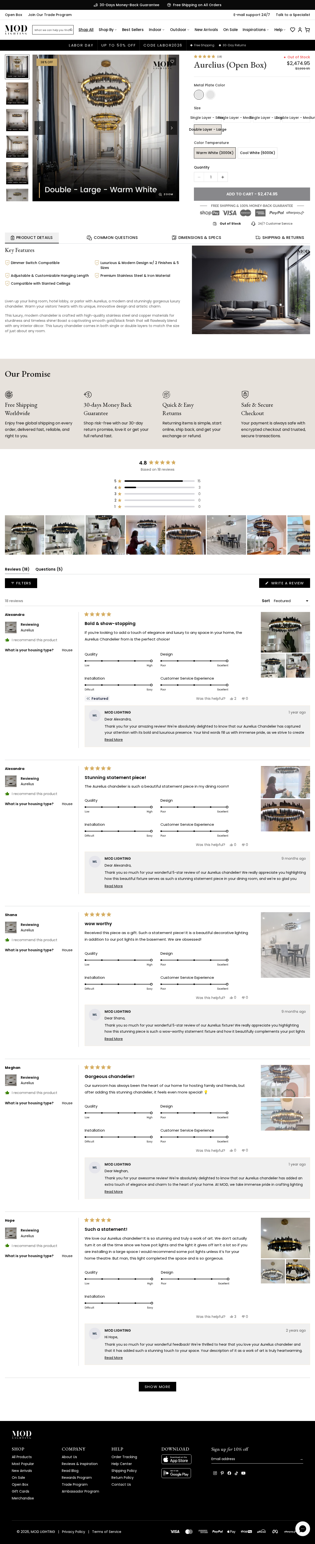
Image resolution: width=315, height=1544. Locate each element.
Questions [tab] (49, 570)
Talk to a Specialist (293, 14)
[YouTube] (243, 1473)
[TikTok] (236, 1473)
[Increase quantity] (223, 177)
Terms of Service (106, 1531)
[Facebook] (229, 1473)
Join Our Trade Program (50, 14)
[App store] (182, 1459)
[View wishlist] (292, 29)
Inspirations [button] (254, 29)
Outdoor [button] (178, 29)
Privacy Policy (73, 1531)
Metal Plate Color (209, 85)
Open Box (13, 14)
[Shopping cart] (307, 29)
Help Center (121, 1463)
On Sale (230, 29)
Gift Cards (20, 1491)
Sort (266, 600)
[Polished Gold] (210, 95)
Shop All (86, 29)
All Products (22, 1456)
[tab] (32, 238)
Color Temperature (211, 142)
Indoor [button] (155, 29)
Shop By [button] (106, 29)
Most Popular (23, 1463)
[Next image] (171, 128)
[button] (105, 128)
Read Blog (70, 1470)
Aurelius (27, 630)
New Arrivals (206, 29)
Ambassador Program (80, 1491)
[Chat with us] (302, 1528)
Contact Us (121, 1484)
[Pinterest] (222, 1473)
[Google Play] (182, 1473)
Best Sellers (133, 29)
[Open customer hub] (300, 29)
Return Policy (122, 1477)
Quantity (201, 167)
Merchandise (23, 1498)
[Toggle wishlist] (172, 61)
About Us (69, 1456)
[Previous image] (39, 128)
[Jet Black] (199, 95)
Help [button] (278, 29)
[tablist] (157, 238)
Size (197, 108)
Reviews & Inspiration (80, 1463)
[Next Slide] (306, 535)
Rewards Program (77, 1477)
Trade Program (75, 1484)
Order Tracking (124, 1456)
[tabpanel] (157, 291)
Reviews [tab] (17, 570)
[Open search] (71, 29)
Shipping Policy (124, 1470)
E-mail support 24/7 (252, 14)
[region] (157, 535)
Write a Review (290, 584)
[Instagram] (215, 1473)
